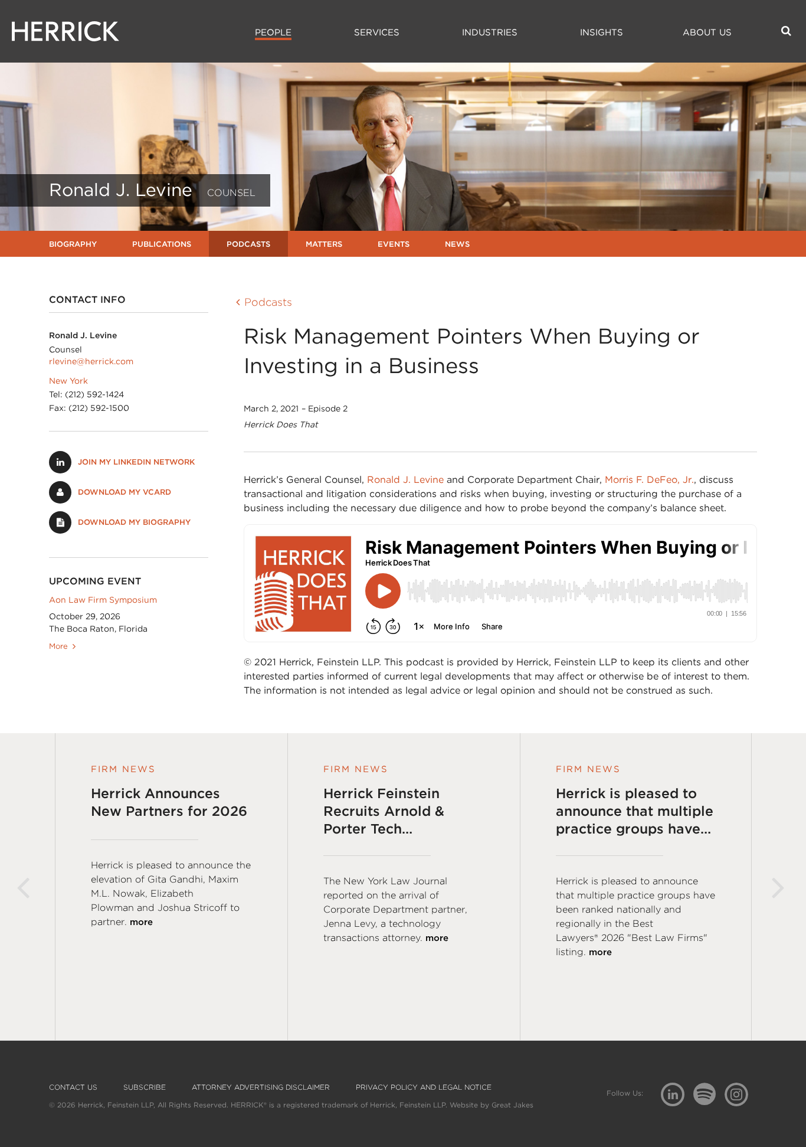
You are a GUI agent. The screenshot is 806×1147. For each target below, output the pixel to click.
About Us (707, 32)
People (273, 32)
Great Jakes (512, 1104)
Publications (161, 244)
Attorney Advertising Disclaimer (261, 1087)
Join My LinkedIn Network (136, 462)
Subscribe (144, 1087)
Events (393, 244)
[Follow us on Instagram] (741, 1093)
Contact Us (73, 1087)
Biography (73, 244)
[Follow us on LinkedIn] (677, 1096)
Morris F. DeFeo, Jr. (649, 479)
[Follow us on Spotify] (709, 1100)
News (457, 244)
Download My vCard (124, 492)
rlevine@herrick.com (91, 361)
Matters (324, 244)
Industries (489, 32)
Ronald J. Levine (405, 479)
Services (376, 32)
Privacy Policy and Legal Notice (424, 1087)
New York (68, 380)
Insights (601, 32)
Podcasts (248, 244)
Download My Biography (134, 522)
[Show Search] (786, 30)
